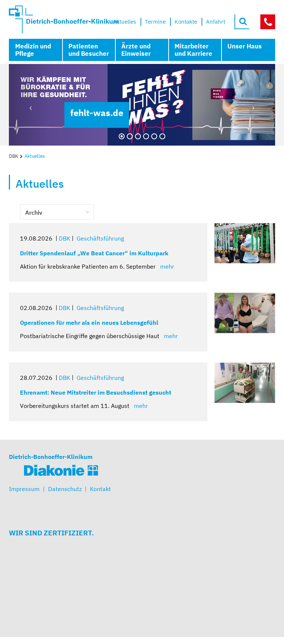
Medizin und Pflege (33, 50)
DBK (13, 156)
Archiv (33, 212)
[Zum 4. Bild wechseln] (146, 136)
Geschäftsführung (100, 238)
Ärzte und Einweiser (136, 50)
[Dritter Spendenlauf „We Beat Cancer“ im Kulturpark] (244, 243)
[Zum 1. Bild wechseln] (122, 136)
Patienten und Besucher (88, 50)
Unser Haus (244, 46)
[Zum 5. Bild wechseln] (154, 136)
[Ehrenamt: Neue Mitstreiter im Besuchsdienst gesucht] (244, 382)
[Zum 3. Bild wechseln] (138, 136)
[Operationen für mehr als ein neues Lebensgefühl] (244, 313)
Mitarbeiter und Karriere (193, 50)
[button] (29, 105)
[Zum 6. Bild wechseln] (162, 136)
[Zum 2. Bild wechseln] (130, 136)
